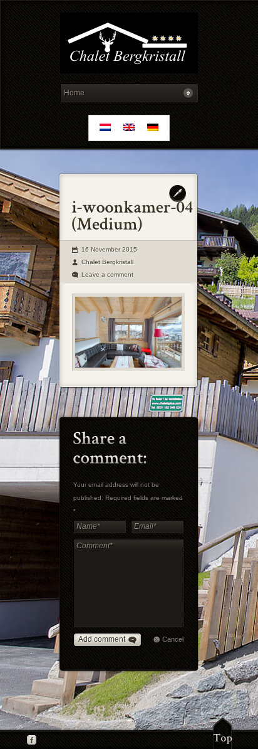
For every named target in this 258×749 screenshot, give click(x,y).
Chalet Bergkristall (107, 261)
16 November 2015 (109, 249)
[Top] (222, 733)
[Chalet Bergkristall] (128, 45)
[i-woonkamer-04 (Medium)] (128, 332)
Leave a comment (107, 274)
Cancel (172, 639)
